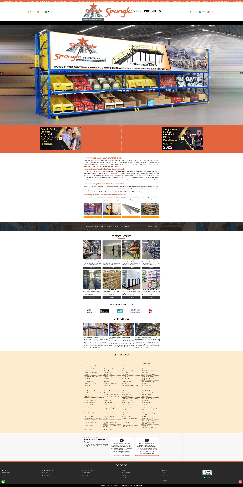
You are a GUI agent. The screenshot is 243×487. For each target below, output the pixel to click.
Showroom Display (88, 425)
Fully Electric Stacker (89, 416)
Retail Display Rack (146, 390)
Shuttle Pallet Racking (89, 402)
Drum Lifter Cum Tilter (147, 418)
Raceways (106, 378)
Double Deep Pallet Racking (129, 368)
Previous (1, 73)
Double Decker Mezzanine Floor (91, 372)
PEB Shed (106, 387)
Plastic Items (87, 385)
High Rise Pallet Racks (128, 370)
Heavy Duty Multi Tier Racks (110, 383)
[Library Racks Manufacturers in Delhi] (112, 288)
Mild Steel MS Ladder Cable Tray (130, 389)
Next (241, 73)
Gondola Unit (107, 418)
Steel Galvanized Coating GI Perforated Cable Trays (110, 413)
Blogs (129, 23)
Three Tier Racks (108, 376)
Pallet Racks (145, 396)
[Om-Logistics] (137, 311)
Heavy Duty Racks (140, 188)
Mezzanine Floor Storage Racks (111, 390)
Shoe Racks (106, 381)
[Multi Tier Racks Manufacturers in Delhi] (92, 288)
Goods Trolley (118, 175)
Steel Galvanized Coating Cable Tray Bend (111, 426)
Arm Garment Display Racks (129, 408)
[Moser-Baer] (91, 311)
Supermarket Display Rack (110, 389)
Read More (92, 267)
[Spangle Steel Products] (121, 20)
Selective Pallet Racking (90, 400)
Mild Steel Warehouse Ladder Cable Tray (92, 393)
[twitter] (121, 465)
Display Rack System (128, 404)
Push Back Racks (127, 394)
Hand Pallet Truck (127, 409)
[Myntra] (106, 311)
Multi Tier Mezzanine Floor (90, 390)
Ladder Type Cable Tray (8, 1)
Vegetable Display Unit (109, 416)
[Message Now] (3, 482)
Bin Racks (125, 372)
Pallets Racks (109, 175)
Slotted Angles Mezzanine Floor (130, 385)
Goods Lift (125, 413)
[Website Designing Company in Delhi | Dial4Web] (138, 485)
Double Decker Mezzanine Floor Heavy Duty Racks (96, 1)
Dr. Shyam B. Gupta (107, 23)
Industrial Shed (87, 378)
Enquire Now (152, 226)
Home (86, 23)
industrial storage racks (111, 186)
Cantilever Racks (21, 1)
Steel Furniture (126, 390)
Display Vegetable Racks (208, 1)
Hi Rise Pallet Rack (146, 385)
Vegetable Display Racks (90, 413)
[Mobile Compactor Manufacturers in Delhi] (112, 258)
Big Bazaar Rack (88, 396)
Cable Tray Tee (107, 372)
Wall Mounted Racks (128, 406)
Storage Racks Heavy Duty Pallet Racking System (111, 408)
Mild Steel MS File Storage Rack (149, 420)
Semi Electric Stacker (34, 1)
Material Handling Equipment (225, 1)
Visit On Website (206, 477)
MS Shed (144, 389)
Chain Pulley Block (108, 402)
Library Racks (126, 378)
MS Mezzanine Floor (89, 381)
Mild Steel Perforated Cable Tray (130, 398)
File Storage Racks (108, 429)
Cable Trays (145, 404)
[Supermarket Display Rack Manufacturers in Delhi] (151, 288)
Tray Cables (145, 406)
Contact (157, 23)
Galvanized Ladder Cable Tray (111, 394)
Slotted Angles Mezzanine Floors (150, 370)
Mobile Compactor (108, 392)
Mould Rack (145, 372)
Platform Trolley (107, 406)
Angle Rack (143, 1)
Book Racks (87, 374)
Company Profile (95, 23)
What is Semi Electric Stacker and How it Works (146, 337)
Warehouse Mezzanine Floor (149, 427)
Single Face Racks (154, 1)
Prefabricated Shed (108, 374)
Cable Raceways (134, 1)
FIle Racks (125, 374)
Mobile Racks (107, 385)
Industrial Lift (126, 392)
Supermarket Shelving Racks (91, 422)
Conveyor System (146, 394)
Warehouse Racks (127, 381)
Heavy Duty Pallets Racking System (148, 379)
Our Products (119, 23)
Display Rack (126, 383)
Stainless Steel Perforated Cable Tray (130, 419)
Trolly (143, 368)
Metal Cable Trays (127, 400)
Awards (150, 23)
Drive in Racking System (148, 376)
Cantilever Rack (60, 1)
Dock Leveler (126, 422)
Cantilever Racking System (148, 381)
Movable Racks (195, 1)
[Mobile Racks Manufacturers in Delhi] (131, 288)
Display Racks (145, 400)
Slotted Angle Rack (48, 1)
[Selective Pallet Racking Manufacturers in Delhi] (131, 258)
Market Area (164, 480)
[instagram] (125, 465)
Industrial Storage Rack (89, 360)
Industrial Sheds (184, 1)
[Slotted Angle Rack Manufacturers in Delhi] (151, 258)
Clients (143, 23)
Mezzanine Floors (108, 400)
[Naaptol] (121, 311)
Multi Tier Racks (107, 370)
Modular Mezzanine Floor (90, 383)
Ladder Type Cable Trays (120, 1)
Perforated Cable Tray (89, 370)
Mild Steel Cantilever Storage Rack (92, 376)
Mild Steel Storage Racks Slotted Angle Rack (130, 426)
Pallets (86, 389)
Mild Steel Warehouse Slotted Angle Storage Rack (149, 423)
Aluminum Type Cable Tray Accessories (110, 423)
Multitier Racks (165, 1)
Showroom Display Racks (129, 414)
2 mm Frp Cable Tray (89, 387)
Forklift (144, 416)
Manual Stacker (88, 408)
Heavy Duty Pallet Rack (74, 1)
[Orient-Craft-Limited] (152, 311)
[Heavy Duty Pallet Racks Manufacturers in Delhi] (92, 258)
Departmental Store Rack (148, 392)
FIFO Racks (145, 383)
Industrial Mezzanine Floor (129, 387)
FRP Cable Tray (126, 416)
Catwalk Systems (146, 425)
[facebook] (117, 465)
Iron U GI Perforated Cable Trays (149, 408)
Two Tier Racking (88, 404)
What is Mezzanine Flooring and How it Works (93, 337)
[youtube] (60, 138)
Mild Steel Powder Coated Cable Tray (111, 397)
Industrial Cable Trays (147, 402)
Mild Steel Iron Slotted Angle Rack (92, 418)
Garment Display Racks (128, 402)
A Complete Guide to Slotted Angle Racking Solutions (119, 338)
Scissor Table (107, 404)
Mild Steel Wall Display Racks (149, 398)
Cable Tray (125, 376)
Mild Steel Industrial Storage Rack (150, 413)
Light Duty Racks (88, 429)
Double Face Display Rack (148, 374)
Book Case (174, 1)
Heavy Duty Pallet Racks (148, 387)
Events (136, 23)
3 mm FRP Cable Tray (147, 414)
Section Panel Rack (127, 396)
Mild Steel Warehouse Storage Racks (149, 410)
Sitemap (163, 478)
